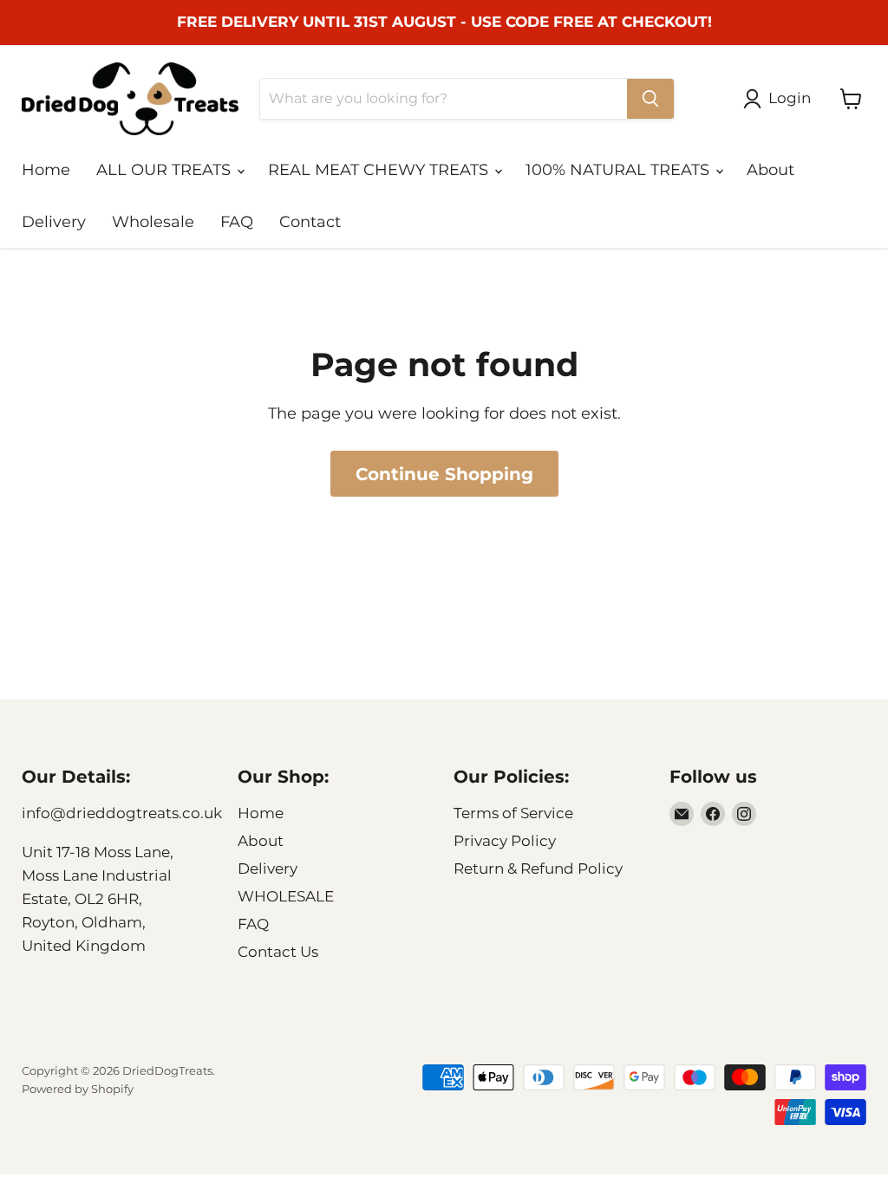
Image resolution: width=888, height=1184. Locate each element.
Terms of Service (513, 813)
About (770, 169)
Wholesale (153, 221)
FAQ (236, 221)
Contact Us (278, 951)
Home (46, 169)
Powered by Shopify (78, 1089)
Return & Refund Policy (538, 868)
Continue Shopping (444, 474)
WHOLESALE (286, 896)
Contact (310, 221)
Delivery (54, 221)
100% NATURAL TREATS (620, 169)
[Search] (650, 99)
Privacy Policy (505, 840)
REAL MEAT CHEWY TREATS (380, 169)
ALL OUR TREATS (165, 169)
